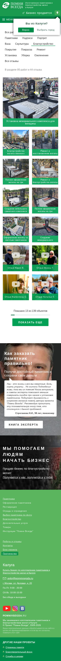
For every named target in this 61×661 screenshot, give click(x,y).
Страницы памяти (15, 647)
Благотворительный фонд (19, 652)
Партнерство (10, 553)
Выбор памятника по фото (17, 515)
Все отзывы (12, 61)
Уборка (25, 55)
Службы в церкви (14, 656)
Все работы (11, 32)
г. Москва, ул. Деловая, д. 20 (17, 583)
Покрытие (10, 49)
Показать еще (30, 322)
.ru (14, 615)
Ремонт (41, 49)
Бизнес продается (39, 12)
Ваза (7, 44)
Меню (10, 19)
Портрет (42, 38)
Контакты (8, 545)
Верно (25, 29)
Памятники (11, 38)
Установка (11, 55)
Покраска (26, 49)
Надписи (27, 38)
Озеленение (41, 55)
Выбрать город (45, 29)
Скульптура (22, 44)
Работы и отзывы (12, 541)
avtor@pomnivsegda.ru (20, 578)
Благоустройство (43, 44)
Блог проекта (10, 549)
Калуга (8, 565)
